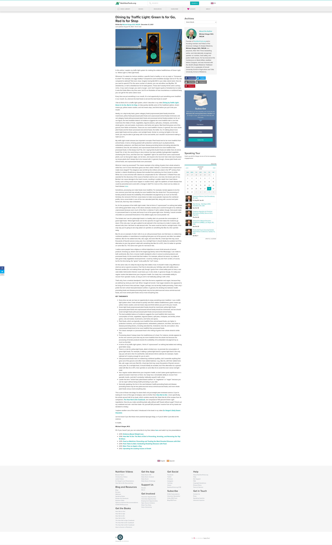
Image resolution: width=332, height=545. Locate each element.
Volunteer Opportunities (148, 497)
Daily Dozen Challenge (148, 481)
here (156, 430)
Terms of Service (198, 487)
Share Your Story (146, 505)
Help (194, 477)
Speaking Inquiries (198, 498)
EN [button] (214, 3)
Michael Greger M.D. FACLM (131, 24)
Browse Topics (119, 475)
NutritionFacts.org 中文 (174, 487)
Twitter (202, 78)
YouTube (191, 82)
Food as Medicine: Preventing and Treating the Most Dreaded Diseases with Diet (151, 441)
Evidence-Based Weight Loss (133, 434)
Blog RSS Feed (171, 500)
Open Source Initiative (148, 503)
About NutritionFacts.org (200, 475)
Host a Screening (146, 507)
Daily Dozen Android (147, 477)
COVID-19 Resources (121, 505)
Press (194, 496)
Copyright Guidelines (199, 483)
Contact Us (196, 494)
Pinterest (191, 86)
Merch (143, 490)
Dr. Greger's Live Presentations (124, 481)
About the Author (205, 31)
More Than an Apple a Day (132, 446)
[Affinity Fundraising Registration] (120, 537)
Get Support (196, 479)
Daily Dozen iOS (146, 475)
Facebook (192, 78)
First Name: (200, 124)
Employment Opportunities (149, 501)
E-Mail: (200, 132)
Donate (143, 488)
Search (195, 3)
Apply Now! (207, 538)
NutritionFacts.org (128, 3)
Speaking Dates (120, 496)
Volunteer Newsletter (173, 496)
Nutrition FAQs (119, 500)
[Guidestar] (116, 537)
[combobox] (168, 3)
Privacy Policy (197, 485)
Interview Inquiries (198, 500)
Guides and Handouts (121, 498)
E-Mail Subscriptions (173, 494)
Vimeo (169, 485)
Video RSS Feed (172, 498)
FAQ (194, 481)
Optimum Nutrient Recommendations (126, 502)
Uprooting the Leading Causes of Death (137, 448)
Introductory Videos (121, 477)
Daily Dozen (145, 479)
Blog (116, 490)
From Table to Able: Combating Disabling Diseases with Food (145, 444)
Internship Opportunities (148, 499)
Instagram (203, 82)
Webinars (118, 494)
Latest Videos (119, 479)
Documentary (124, 483)
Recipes (117, 492)
